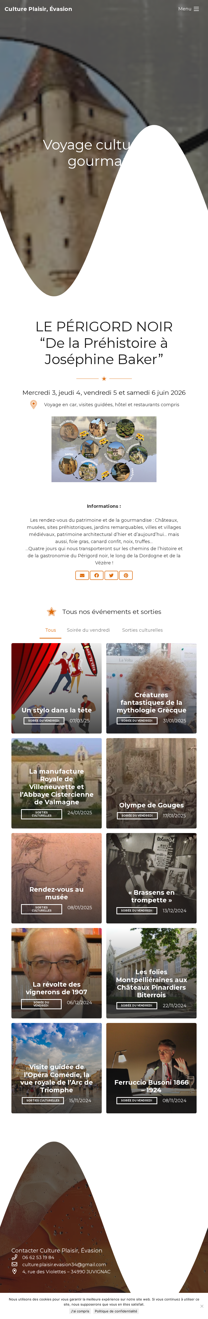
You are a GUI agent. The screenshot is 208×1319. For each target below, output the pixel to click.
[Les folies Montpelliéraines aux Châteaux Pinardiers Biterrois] (151, 973)
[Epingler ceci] (126, 575)
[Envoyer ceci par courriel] (82, 575)
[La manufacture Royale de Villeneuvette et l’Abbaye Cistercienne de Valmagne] (56, 783)
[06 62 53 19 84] (16, 1257)
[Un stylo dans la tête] (56, 688)
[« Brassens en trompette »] (151, 878)
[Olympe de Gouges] (151, 783)
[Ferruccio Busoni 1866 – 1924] (151, 1068)
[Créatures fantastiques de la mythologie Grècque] (151, 688)
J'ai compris (80, 1311)
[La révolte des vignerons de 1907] (56, 973)
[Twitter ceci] (111, 575)
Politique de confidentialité (116, 1311)
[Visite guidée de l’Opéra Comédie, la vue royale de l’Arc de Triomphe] (56, 1068)
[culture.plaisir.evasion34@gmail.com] (16, 1264)
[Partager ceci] (96, 575)
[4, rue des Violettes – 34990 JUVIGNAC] (16, 1271)
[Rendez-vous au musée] (56, 878)
